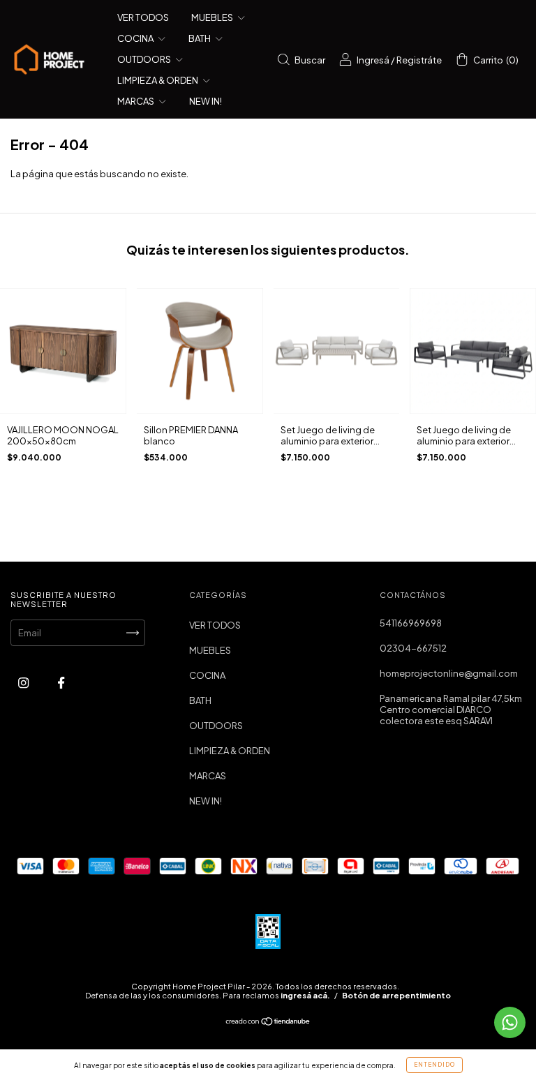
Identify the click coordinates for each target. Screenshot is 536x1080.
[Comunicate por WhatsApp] (510, 1022)
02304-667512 (413, 648)
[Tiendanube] (268, 1022)
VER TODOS (143, 17)
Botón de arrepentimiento (396, 995)
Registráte (419, 60)
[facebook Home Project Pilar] (61, 683)
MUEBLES (212, 17)
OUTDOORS (144, 59)
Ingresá (373, 60)
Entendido (434, 1064)
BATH (200, 38)
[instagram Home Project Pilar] (24, 683)
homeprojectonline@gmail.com (449, 673)
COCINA (136, 38)
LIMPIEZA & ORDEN (158, 80)
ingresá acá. (305, 995)
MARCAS (136, 101)
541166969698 (411, 623)
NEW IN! (205, 101)
